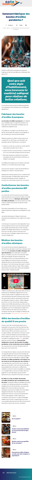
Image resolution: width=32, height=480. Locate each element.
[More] (26, 25)
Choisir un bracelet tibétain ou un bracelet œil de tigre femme (20, 430)
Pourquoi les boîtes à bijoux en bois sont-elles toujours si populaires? (21, 453)
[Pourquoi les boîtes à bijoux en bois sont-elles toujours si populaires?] (6, 452)
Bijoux (8, 28)
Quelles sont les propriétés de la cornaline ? (20, 442)
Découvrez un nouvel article (19, 313)
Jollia (20, 338)
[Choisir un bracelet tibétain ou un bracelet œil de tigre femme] (6, 429)
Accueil (4, 28)
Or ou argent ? (16, 418)
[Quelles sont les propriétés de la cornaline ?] (6, 441)
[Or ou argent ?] (6, 417)
